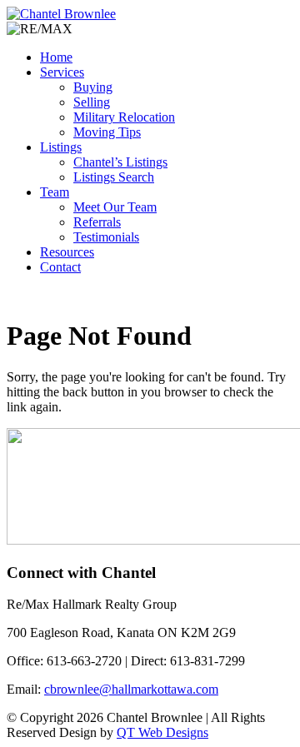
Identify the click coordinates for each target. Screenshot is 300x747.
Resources (67, 252)
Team (54, 192)
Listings (61, 147)
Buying (92, 87)
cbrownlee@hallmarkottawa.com (131, 689)
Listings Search (113, 177)
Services (62, 72)
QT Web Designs (162, 732)
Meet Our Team (115, 207)
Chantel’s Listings (120, 162)
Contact (60, 267)
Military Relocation (124, 117)
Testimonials (106, 237)
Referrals (97, 222)
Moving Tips (107, 132)
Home (56, 57)
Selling (91, 102)
